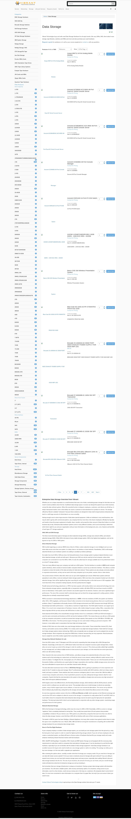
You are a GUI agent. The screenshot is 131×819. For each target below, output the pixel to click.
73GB (25, 352)
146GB (25, 146)
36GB (25, 265)
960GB (25, 394)
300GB (25, 238)
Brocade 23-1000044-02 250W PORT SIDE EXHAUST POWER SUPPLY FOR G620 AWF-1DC (81, 344)
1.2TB (25, 93)
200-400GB (25, 185)
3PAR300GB (25, 288)
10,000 (25, 435)
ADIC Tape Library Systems (22, 66)
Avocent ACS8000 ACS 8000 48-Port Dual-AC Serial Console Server (80, 90)
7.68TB (25, 337)
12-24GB (25, 135)
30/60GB (25, 234)
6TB (25, 333)
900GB (25, 387)
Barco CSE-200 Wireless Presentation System (80, 271)
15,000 (25, 442)
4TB (25, 318)
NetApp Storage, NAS (21, 47)
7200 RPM (25, 454)
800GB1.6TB (25, 375)
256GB (25, 211)
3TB (25, 299)
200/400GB (25, 181)
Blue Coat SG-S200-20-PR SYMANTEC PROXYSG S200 (81, 307)
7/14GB (25, 341)
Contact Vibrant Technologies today (52, 782)
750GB (25, 360)
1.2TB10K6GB (25, 97)
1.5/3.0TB (25, 101)
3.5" (25, 408)
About (67, 9)
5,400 (25, 446)
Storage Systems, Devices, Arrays (25, 489)
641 (88, 492)
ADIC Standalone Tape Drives (23, 63)
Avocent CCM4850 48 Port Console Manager (80, 163)
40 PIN (25, 417)
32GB (25, 246)
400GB (25, 303)
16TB (25, 154)
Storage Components (25, 481)
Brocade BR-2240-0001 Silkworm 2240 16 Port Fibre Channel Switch (82, 452)
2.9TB (25, 173)
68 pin (25, 421)
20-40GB (25, 192)
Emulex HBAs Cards (20, 59)
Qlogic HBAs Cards (20, 78)
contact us (85, 42)
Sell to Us (61, 9)
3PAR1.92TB (25, 284)
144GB (25, 143)
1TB (25, 162)
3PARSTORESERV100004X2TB (25, 295)
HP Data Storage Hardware (22, 36)
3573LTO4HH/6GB (25, 249)
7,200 (25, 450)
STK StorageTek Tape (21, 51)
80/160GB (25, 364)
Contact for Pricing (72, 57)
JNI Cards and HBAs (20, 74)
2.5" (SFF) (25, 404)
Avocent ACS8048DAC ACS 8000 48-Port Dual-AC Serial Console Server (82, 126)
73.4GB (25, 349)
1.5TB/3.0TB (25, 108)
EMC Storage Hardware (21, 17)
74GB (25, 356)
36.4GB (25, 257)
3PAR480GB (25, 291)
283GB (25, 215)
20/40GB (25, 177)
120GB (25, 131)
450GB (25, 307)
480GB (25, 311)
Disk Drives (25, 460)
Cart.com (70, 817)
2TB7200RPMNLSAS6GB (25, 223)
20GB (25, 196)
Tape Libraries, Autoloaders (25, 496)
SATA (25, 429)
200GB (25, 188)
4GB (25, 314)
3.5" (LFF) (25, 412)
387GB (25, 269)
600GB (25, 330)
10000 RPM (25, 438)
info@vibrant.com (21, 800)
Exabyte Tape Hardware (21, 70)
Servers (17, 9)
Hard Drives (25, 469)
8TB (25, 383)
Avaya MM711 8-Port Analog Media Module (79, 54)
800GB (25, 368)
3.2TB (25, 227)
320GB (25, 242)
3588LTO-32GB (25, 253)
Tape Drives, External (25, 492)
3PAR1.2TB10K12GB (25, 276)
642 (93, 492)
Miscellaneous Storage (25, 473)
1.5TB (25, 104)
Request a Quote (52, 9)
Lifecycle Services (40, 9)
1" (25, 400)
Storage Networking (25, 484)
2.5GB (25, 169)
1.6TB (25, 112)
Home (45, 16)
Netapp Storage (19, 44)
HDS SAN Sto (18, 21)
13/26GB (25, 139)
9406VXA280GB (25, 391)
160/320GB (25, 150)
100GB (25, 124)
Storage (31, 9)
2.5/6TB (25, 165)
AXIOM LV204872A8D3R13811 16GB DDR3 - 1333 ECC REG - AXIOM (80, 235)
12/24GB (25, 127)
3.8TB (25, 230)
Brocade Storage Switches (22, 24)
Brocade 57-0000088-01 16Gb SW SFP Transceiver (81, 396)
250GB (25, 207)
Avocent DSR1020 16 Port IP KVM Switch (82, 198)
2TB (25, 219)
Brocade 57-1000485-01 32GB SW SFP (81, 431)
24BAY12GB (25, 200)
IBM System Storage (20, 40)
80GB (25, 379)
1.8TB (25, 116)
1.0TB (25, 89)
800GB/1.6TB (25, 372)
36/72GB (25, 261)
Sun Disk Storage (20, 55)
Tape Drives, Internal (25, 463)
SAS (25, 425)
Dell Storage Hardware (21, 28)
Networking (24, 9)
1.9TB (25, 120)
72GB (25, 345)
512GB (25, 326)
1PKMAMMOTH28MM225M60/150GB (25, 158)
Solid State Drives (25, 477)
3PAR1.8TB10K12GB (25, 280)
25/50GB (25, 204)
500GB (25, 322)
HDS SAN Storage (20, 32)
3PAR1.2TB (25, 272)
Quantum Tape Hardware (22, 82)
